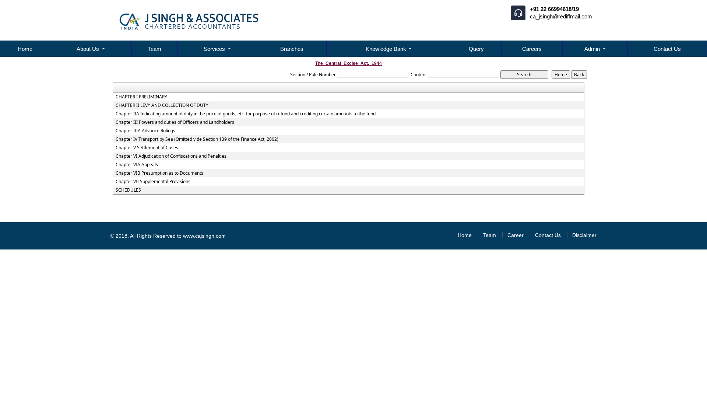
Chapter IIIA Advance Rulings (145, 131)
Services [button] (215, 49)
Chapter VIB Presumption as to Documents (159, 173)
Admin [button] (592, 49)
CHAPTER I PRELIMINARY (141, 97)
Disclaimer (584, 235)
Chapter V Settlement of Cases (147, 148)
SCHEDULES (128, 190)
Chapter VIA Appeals (137, 165)
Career (515, 235)
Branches (291, 49)
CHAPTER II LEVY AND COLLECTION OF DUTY (162, 105)
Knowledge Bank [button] (387, 49)
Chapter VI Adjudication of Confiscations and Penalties (171, 156)
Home (25, 49)
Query (476, 49)
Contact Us (667, 49)
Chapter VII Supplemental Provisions (153, 182)
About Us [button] (89, 49)
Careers (532, 49)
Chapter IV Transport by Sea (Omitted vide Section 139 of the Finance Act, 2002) (197, 139)
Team (154, 49)
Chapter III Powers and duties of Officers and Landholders (175, 122)
